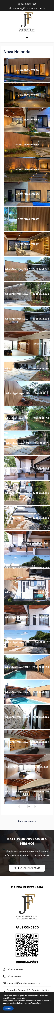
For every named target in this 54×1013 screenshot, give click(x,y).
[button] (27, 36)
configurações (34, 1003)
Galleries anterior (27, 820)
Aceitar (8, 1008)
